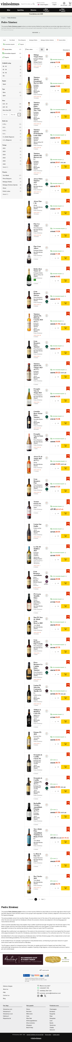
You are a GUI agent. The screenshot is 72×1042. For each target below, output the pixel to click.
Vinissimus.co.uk (8, 1014)
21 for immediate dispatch (59, 109)
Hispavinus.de (7, 1018)
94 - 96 (12, 72)
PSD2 (27, 975)
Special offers (62, 40)
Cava (27, 1016)
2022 (12, 157)
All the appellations (31, 1020)
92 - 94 (12, 69)
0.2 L (12, 133)
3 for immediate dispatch (59, 438)
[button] (64, 4)
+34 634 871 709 (44, 988)
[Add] (65, 67)
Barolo (51, 1023)
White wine (29, 1014)
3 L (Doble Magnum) (12, 137)
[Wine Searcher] (57, 959)
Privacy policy (48, 1034)
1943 (12, 164)
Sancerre (52, 1030)
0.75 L (12, 124)
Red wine (28, 1011)
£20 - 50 (12, 107)
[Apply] (19, 114)
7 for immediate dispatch (59, 644)
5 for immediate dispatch (59, 393)
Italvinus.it (6, 1016)
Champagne (53, 1009)
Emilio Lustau (12, 191)
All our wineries (30, 1023)
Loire (51, 1020)
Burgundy (52, 1014)
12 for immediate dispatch (59, 691)
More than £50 (12, 110)
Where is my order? (45, 986)
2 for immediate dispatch (59, 483)
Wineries (33, 10)
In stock (54, 759)
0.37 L (12, 130)
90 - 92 (12, 66)
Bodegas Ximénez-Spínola (47, 40)
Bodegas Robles (33, 40)
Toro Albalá (12, 40)
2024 (12, 154)
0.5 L (12, 127)
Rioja (51, 1016)
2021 (12, 148)
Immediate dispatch (10, 44)
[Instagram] (38, 996)
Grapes (3, 17)
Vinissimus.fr (7, 1011)
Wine (8, 10)
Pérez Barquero (22, 40)
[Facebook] (42, 996)
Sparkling (20, 10)
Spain (4, 40)
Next (42, 899)
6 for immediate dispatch (59, 737)
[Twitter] (45, 996)
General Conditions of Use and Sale (35, 1034)
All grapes (29, 1025)
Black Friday (29, 1027)
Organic (22, 44)
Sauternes (53, 1025)
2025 (12, 161)
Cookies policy (56, 1034)
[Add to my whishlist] (46, 247)
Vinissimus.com (7, 1009)
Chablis (52, 1027)
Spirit (12, 95)
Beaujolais (52, 1018)
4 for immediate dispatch (59, 296)
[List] (42, 49)
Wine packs (63, 10)
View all (4, 167)
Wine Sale (29, 1018)
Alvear (12, 188)
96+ (12, 76)
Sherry (28, 1009)
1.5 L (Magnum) (12, 140)
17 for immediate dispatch (59, 228)
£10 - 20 (12, 104)
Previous (31, 899)
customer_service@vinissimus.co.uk (50, 993)
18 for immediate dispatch (59, 369)
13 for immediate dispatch (59, 461)
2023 (12, 151)
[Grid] (47, 49)
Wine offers (47, 10)
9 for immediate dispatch (59, 135)
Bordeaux (52, 1011)
